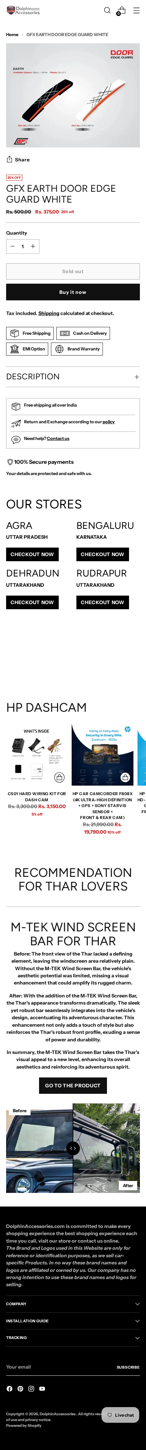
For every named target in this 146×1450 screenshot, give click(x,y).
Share (22, 160)
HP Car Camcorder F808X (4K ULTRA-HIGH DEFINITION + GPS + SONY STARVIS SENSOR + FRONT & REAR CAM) (103, 805)
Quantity (16, 233)
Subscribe (128, 1367)
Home (12, 34)
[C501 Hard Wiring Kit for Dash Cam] (37, 755)
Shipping (48, 313)
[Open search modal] (107, 10)
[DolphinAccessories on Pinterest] (21, 1389)
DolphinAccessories (58, 1414)
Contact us (58, 438)
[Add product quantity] (12, 246)
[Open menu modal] (136, 10)
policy (109, 421)
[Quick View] (59, 777)
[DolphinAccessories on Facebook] (10, 1389)
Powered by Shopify (23, 1425)
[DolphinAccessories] (23, 10)
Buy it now (72, 292)
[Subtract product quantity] (33, 246)
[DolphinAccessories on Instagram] (32, 1389)
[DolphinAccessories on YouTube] (43, 1389)
